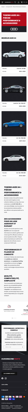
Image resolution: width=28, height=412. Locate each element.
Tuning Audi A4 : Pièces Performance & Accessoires (16, 6)
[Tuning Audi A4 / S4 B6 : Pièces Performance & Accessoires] (14, 54)
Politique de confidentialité (15, 405)
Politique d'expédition (5, 408)
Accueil (2, 6)
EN (26, 2)
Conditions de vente (18, 406)
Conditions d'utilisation (16, 408)
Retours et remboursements (7, 406)
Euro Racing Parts (8, 403)
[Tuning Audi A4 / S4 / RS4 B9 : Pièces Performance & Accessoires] (14, 158)
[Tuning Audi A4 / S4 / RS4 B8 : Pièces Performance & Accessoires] (14, 123)
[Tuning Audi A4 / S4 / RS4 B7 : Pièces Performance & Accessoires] (14, 89)
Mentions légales (5, 405)
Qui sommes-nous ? (9, 373)
